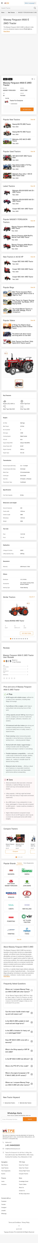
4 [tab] (16, 638)
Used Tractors (4, 1168)
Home (2, 12)
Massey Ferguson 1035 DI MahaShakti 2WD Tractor (10, 845)
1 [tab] (10, 638)
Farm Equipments (29, 863)
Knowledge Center (23, 1181)
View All (31, 597)
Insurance (3, 1184)
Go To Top (19, 1229)
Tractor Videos (22, 1184)
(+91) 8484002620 (12, 1143)
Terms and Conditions (15, 1222)
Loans (2, 1181)
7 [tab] (21, 638)
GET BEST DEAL (26, 633)
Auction (3, 1173)
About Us (21, 1187)
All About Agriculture (24, 1193)
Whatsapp (3, 1213)
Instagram (3, 1207)
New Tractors (11, 12)
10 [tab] (27, 638)
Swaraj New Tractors (10, 1103)
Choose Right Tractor (24, 1171)
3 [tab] (14, 638)
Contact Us (22, 1190)
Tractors (19, 863)
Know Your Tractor (23, 1165)
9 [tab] (25, 638)
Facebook (3, 1201)
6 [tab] (19, 638)
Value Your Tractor (23, 1168)
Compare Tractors (23, 1173)
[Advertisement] (19, 55)
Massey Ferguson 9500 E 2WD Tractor (17, 83)
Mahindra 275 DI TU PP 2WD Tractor (20, 845)
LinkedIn (3, 1210)
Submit (30, 1119)
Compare (15, 851)
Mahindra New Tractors (25, 1103)
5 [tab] (18, 638)
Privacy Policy (25, 1222)
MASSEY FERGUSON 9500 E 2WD (27, 12)
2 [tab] (12, 638)
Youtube (3, 1204)
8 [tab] (23, 638)
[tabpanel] (19, 619)
